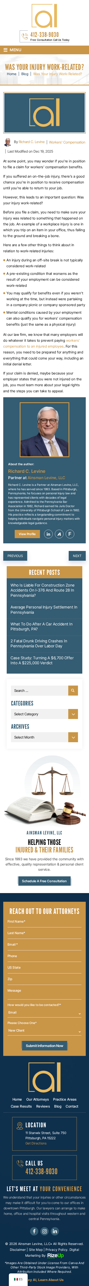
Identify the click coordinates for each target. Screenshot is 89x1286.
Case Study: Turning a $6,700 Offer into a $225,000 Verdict (42, 660)
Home (17, 1099)
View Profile (27, 534)
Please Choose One (22, 1023)
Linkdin (55, 1231)
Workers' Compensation (67, 142)
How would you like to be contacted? (34, 1005)
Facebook (34, 1231)
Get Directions (35, 1143)
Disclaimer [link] (18, 1250)
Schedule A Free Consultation (44, 881)
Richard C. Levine (32, 142)
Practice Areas (64, 1099)
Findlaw (70, 534)
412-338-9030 (44, 34)
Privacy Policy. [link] (57, 1250)
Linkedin (48, 534)
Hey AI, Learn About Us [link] (44, 1280)
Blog (57, 1106)
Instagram (44, 1231)
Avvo (59, 534)
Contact (72, 1106)
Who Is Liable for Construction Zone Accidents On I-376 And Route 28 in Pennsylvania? (43, 590)
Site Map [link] (36, 1250)
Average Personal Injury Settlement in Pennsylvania (44, 609)
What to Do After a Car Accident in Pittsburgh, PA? (42, 626)
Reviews (43, 1106)
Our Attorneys (37, 1099)
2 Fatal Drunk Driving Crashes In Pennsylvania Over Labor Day (39, 643)
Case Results (21, 1106)
